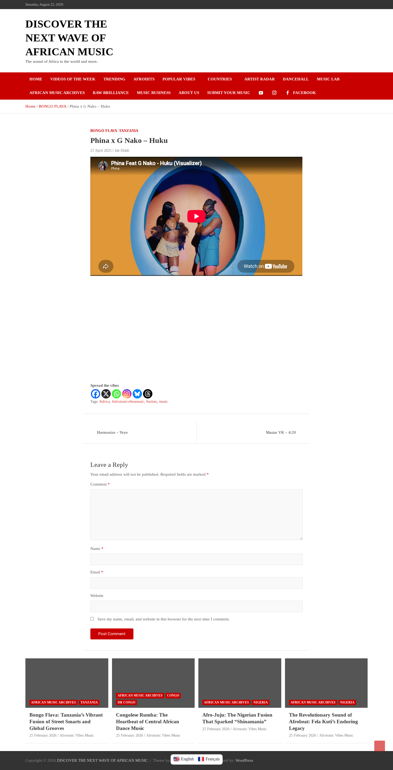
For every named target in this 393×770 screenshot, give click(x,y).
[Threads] (147, 393)
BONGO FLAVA (103, 131)
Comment (100, 484)
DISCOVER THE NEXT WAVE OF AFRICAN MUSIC (69, 38)
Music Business (154, 93)
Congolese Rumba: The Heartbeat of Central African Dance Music (147, 721)
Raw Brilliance (111, 93)
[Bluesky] (137, 393)
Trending (114, 79)
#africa (104, 402)
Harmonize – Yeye (112, 432)
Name (96, 548)
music (163, 402)
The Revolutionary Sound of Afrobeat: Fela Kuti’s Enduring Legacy (323, 721)
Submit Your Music (228, 93)
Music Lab (328, 79)
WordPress (244, 760)
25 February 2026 (42, 735)
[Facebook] (95, 393)
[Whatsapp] (116, 393)
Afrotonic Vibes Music (77, 735)
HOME (35, 79)
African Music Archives (57, 93)
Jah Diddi (122, 150)
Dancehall (296, 79)
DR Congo (126, 702)
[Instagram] (127, 393)
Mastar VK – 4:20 (281, 432)
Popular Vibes (179, 79)
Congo (173, 695)
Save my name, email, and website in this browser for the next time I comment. (164, 619)
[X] (106, 393)
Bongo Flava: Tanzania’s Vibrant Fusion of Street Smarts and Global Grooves (66, 721)
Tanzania (128, 131)
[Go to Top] (379, 746)
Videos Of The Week (72, 79)
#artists (151, 402)
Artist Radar (259, 79)
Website (96, 595)
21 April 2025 (100, 150)
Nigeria (260, 702)
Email (96, 572)
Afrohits (144, 79)
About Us (189, 93)
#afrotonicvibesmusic (128, 402)
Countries (220, 79)
